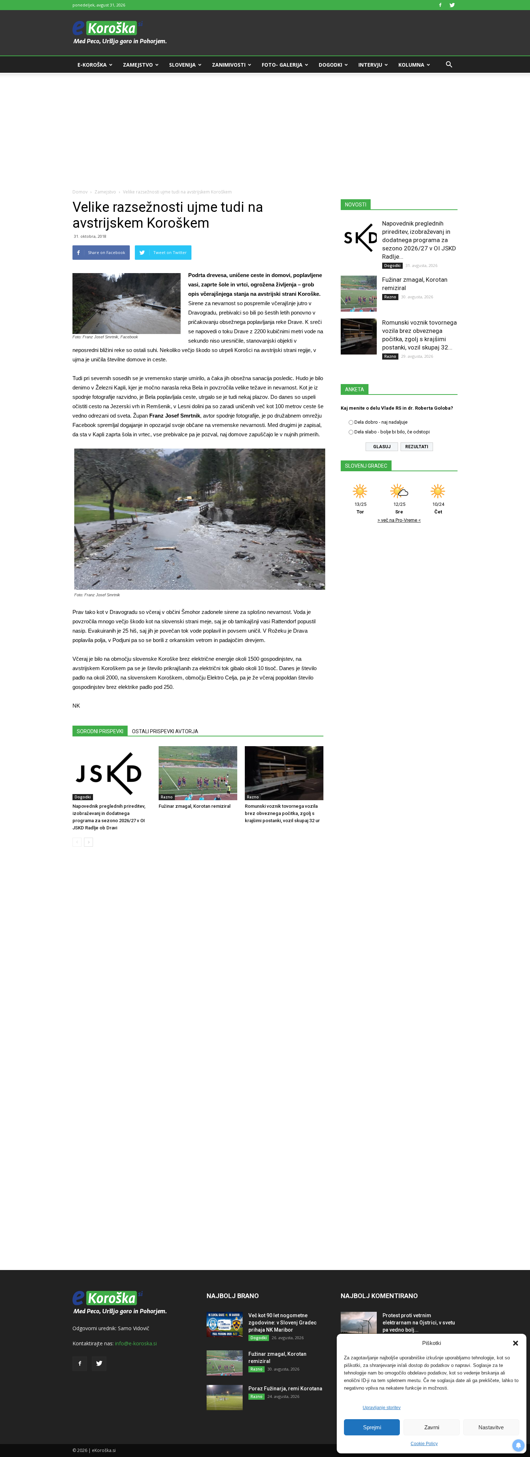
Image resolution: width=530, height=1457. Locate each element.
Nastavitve (491, 1427)
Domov (80, 192)
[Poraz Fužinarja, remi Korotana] (225, 1397)
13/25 (360, 508)
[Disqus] (197, 962)
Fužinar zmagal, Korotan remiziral (194, 806)
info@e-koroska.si (136, 1343)
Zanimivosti (229, 64)
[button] (515, 1343)
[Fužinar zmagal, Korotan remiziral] (198, 773)
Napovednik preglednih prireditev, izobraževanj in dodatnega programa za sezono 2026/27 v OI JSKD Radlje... (419, 240)
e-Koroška (92, 64)
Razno (167, 796)
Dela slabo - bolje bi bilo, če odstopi (392, 432)
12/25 (399, 508)
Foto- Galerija (282, 64)
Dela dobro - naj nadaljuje (380, 422)
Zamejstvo (138, 64)
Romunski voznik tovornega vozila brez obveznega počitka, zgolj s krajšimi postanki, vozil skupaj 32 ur (282, 813)
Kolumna (411, 64)
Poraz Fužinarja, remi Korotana (285, 1388)
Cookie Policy (424, 1443)
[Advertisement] (265, 126)
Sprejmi (372, 1427)
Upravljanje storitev (382, 1407)
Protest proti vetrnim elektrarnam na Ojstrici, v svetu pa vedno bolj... (419, 1323)
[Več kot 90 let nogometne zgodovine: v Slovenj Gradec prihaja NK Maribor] (225, 1324)
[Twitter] (452, 5)
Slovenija (182, 64)
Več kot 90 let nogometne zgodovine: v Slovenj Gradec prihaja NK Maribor (282, 1323)
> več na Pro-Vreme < (399, 520)
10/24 (438, 508)
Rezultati (416, 446)
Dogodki (330, 64)
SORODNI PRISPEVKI (100, 731)
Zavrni (431, 1427)
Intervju (370, 64)
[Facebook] (440, 5)
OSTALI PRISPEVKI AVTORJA (165, 731)
